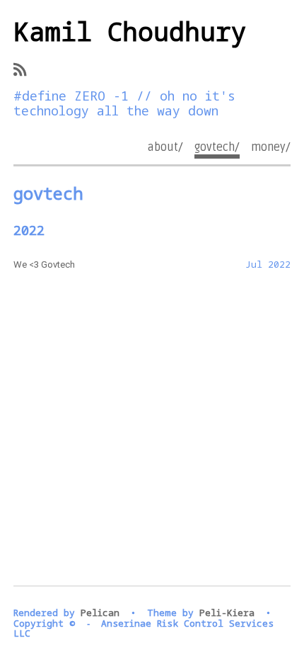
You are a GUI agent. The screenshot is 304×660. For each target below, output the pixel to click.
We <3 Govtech (44, 264)
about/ (165, 147)
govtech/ (217, 147)
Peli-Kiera (227, 612)
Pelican (100, 612)
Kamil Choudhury (130, 31)
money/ (271, 147)
